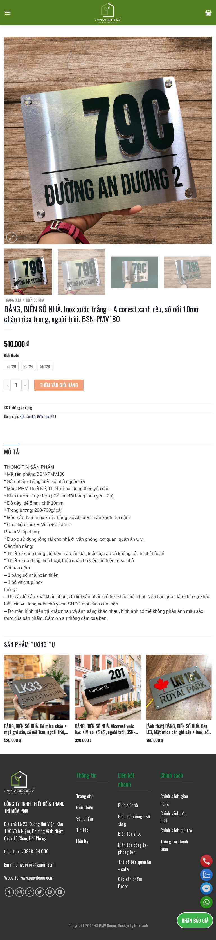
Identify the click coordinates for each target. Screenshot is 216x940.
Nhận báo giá (195, 920)
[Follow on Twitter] (39, 892)
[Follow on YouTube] (60, 892)
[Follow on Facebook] (9, 892)
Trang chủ (12, 300)
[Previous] (15, 140)
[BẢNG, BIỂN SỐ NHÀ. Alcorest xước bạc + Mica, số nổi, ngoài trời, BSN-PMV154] (108, 687)
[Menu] (7, 12)
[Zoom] (11, 237)
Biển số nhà (35, 300)
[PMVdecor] (108, 12)
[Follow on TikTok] (29, 892)
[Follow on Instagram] (19, 892)
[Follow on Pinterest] (50, 892)
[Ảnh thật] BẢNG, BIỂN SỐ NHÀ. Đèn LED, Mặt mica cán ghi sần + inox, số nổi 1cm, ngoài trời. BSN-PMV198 (177, 729)
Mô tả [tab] (11, 452)
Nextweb (141, 925)
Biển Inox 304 (46, 416)
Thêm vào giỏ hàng (59, 385)
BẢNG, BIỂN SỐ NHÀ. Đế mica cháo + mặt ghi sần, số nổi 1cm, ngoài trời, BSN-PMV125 (35, 729)
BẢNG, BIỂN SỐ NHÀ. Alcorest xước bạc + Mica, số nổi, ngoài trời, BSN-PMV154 (105, 729)
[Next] (200, 140)
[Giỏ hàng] (208, 12)
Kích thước (11, 355)
